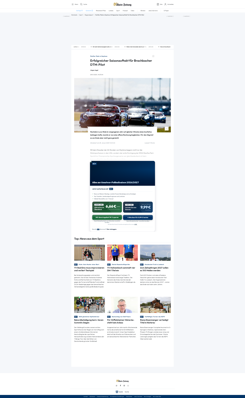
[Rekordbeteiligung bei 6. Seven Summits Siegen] (89, 305)
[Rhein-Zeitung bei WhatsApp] (117, 386)
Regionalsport (89, 15)
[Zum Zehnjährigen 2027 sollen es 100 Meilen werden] (155, 253)
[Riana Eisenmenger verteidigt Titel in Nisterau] (155, 305)
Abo (161, 4)
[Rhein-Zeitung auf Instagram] (124, 386)
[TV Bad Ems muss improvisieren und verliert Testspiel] (89, 253)
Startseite (74, 15)
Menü (76, 4)
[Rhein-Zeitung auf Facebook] (120, 386)
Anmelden (170, 4)
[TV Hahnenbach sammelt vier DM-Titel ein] (122, 253)
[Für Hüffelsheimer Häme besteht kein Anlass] (122, 305)
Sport (81, 15)
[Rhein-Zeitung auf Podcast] (128, 386)
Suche (85, 4)
